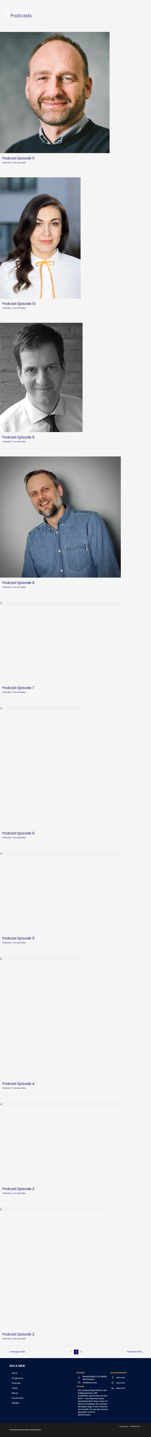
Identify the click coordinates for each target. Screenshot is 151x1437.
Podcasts (6, 162)
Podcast (80, 10)
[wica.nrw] (112, 1377)
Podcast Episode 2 (18, 1334)
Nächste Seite (135, 1351)
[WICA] (18, 10)
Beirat (15, 1393)
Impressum (124, 1426)
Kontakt (126, 3)
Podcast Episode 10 (19, 303)
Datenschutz (135, 1426)
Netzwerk (94, 10)
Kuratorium (17, 1398)
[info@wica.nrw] (79, 1382)
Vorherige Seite (16, 1351)
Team (15, 1388)
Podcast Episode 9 (18, 437)
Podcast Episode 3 (18, 1188)
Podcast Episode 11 (18, 158)
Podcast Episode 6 (18, 833)
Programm (65, 10)
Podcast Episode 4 (18, 1083)
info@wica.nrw (90, 1382)
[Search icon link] (145, 3)
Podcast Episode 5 (18, 938)
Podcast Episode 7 (18, 687)
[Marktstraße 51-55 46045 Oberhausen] (79, 1377)
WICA (53, 10)
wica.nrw (120, 1377)
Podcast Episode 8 (18, 582)
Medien (137, 3)
